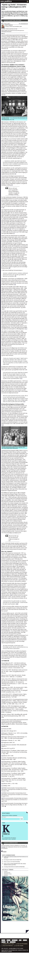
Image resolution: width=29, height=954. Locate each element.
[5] (3, 207)
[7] (14, 233)
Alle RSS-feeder (19, 945)
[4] (12, 185)
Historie (3, 30)
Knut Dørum (9, 25)
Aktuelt (3, 940)
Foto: (11, 117)
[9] (15, 276)
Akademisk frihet (7, 872)
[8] (9, 268)
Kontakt (3, 942)
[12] (8, 364)
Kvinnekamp (10, 30)
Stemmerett (9, 31)
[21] (8, 658)
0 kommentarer (24, 23)
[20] (17, 604)
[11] (26, 329)
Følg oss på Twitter (8, 945)
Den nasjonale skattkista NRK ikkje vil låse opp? (16, 857)
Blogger (3, 29)
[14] (19, 391)
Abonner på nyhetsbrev (8, 943)
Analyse (8, 940)
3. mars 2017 (6, 23)
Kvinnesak (16, 30)
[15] (24, 401)
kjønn (7, 30)
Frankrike (5, 871)
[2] (24, 136)
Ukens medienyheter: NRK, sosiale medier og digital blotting (15, 864)
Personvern (13, 942)
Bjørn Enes (6, 856)
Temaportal (14, 940)
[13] (21, 378)
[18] (11, 595)
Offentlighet (4, 31)
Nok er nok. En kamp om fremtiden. (17, 866)
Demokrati (6, 875)
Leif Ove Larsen (19, 948)
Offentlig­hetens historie (12, 20)
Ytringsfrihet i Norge (7, 873)
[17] (9, 498)
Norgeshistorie (21, 30)
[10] (15, 284)
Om (7, 942)
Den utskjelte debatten (15, 859)
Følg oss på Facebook (22, 943)
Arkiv (20, 940)
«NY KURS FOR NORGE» (15, 861)
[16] (2, 425)
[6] (10, 229)
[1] (4, 94)
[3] (15, 174)
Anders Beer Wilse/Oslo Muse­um (19, 117)
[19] (9, 598)
